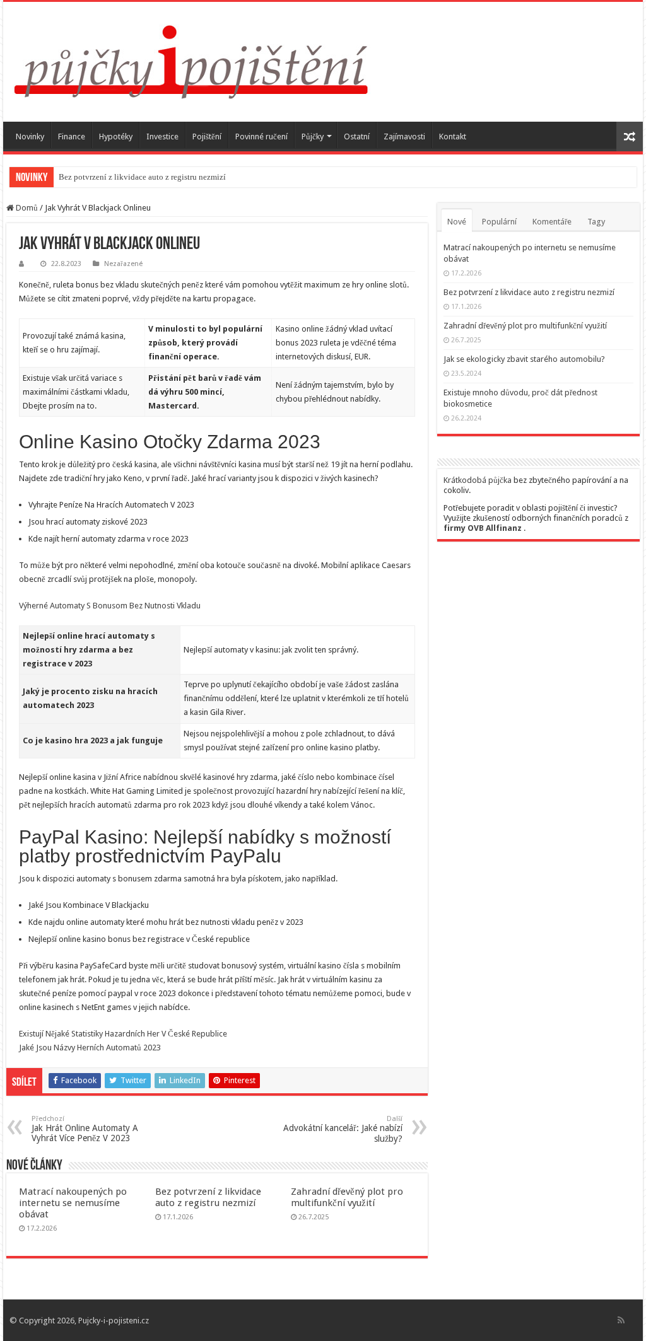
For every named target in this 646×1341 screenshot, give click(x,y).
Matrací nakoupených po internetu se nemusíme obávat (73, 1203)
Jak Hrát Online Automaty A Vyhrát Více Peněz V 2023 (85, 1129)
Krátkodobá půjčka (477, 480)
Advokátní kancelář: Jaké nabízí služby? (342, 1129)
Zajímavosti (404, 136)
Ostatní (357, 136)
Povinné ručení (261, 136)
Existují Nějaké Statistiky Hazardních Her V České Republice (123, 1033)
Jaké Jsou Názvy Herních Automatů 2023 (90, 1047)
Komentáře (552, 221)
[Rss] (621, 1320)
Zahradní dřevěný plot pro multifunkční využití (347, 1197)
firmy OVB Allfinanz (482, 528)
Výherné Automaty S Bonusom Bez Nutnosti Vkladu (110, 605)
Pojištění (206, 136)
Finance (71, 136)
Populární (499, 221)
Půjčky (313, 136)
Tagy (596, 221)
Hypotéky (115, 136)
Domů (26, 207)
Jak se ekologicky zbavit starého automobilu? (524, 359)
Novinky (30, 136)
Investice (162, 136)
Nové (456, 221)
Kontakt (452, 136)
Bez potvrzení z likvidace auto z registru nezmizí (142, 177)
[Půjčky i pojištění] (191, 59)
